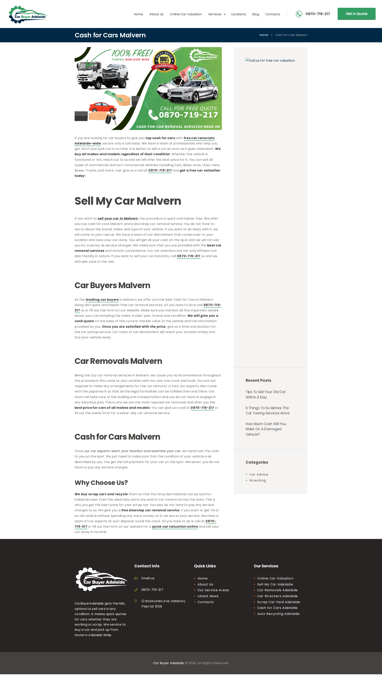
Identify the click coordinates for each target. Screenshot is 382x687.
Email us (147, 578)
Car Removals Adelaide (277, 590)
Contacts (206, 602)
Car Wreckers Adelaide (277, 596)
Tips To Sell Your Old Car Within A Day (266, 394)
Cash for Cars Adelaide (277, 608)
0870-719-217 (318, 14)
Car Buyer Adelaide (168, 663)
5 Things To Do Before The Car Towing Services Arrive (267, 411)
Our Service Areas (213, 590)
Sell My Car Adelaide (275, 584)
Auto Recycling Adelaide (278, 613)
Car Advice (259, 474)
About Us (205, 584)
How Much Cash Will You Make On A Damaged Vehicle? (266, 429)
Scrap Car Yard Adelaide (278, 602)
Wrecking (257, 480)
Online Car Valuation (275, 578)
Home (264, 35)
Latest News (208, 596)
